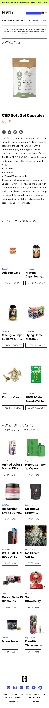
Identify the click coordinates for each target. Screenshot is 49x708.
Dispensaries (20, 20)
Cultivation (31, 549)
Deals (29, 20)
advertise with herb (33, 13)
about (28, 694)
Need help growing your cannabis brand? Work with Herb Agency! (24, 2)
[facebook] (4, 132)
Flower (5, 638)
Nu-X (6, 121)
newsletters (13, 701)
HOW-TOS (10, 20)
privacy (5, 694)
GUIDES (44, 20)
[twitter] (9, 132)
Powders (29, 505)
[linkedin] (21, 132)
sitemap (36, 701)
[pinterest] (15, 132)
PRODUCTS (36, 20)
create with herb (35, 698)
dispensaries (39, 694)
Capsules (6, 269)
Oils (4, 593)
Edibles (5, 505)
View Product (12, 282)
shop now (10, 474)
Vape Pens (7, 461)
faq (21, 694)
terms (14, 694)
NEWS (4, 20)
